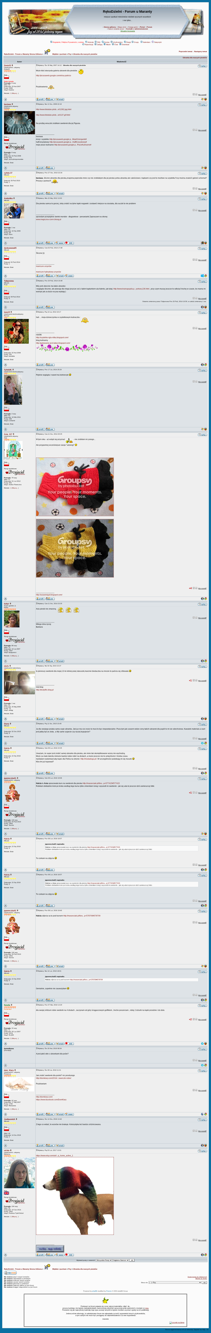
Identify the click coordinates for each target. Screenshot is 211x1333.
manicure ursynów (43, 266)
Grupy (136, 42)
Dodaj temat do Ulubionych (197, 1277)
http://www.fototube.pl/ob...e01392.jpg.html (53, 109)
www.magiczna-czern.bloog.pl (48, 219)
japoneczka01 (10, 778)
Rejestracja (89, 44)
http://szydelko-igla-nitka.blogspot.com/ (52, 337)
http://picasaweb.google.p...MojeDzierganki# (68, 139)
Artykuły (91, 42)
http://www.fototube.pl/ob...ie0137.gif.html (53, 115)
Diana (6, 724)
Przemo (109, 1291)
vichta (6, 1150)
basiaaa (7, 104)
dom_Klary (9, 1070)
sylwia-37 (8, 173)
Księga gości (133, 27)
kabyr (6, 604)
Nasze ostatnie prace (116, 29)
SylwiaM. (8, 370)
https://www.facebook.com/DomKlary (51, 1100)
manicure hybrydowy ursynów (48, 272)
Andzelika (8, 198)
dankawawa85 (10, 248)
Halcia (7, 748)
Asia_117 (8, 434)
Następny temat (200, 51)
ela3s (6, 666)
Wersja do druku (201, 1278)
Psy (69, 54)
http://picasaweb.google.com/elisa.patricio (53, 75)
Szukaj (106, 42)
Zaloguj (99, 44)
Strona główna (110, 27)
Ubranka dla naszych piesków (85, 54)
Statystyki (158, 42)
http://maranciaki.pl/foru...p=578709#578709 (81, 916)
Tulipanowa (9, 281)
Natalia (7, 1005)
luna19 (7, 312)
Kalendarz (146, 42)
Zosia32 (7, 65)
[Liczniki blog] (176, 1322)
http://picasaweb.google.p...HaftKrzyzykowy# (68, 142)
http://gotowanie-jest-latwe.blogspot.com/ (53, 343)
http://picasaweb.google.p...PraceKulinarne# (72, 145)
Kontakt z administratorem (137, 29)
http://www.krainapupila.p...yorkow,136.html (131, 289)
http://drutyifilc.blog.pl (45, 690)
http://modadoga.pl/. (88, 759)
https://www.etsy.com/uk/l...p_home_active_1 (54, 1156)
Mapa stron (122, 27)
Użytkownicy (118, 42)
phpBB (94, 1291)
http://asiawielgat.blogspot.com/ (49, 595)
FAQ (98, 42)
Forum (149, 27)
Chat (116, 44)
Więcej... (15, 93)
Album (108, 44)
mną (146, 1308)
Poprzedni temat (185, 51)
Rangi (128, 42)
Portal (142, 27)
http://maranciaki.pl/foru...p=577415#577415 (101, 783)
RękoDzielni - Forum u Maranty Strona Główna (23, 54)
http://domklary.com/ (44, 1097)
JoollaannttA (9, 1119)
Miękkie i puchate (59, 54)
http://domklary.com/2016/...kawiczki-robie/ (53, 1078)
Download (125, 44)
